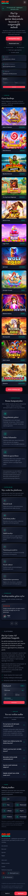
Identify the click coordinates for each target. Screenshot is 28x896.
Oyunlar (4, 852)
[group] (14, 612)
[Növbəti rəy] (16, 623)
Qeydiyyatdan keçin (14, 38)
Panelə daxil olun (14, 43)
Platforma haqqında (7, 870)
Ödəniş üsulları (6, 863)
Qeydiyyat (20, 893)
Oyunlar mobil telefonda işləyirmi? (10, 766)
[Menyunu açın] (24, 2)
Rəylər (3, 855)
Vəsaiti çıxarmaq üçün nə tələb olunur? (12, 750)
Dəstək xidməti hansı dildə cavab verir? (11, 774)
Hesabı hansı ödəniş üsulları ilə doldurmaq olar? (12, 742)
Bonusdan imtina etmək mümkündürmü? (10, 758)
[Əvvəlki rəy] (12, 623)
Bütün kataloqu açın (14, 389)
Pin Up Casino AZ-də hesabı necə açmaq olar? (11, 725)
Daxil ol (7, 893)
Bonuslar (4, 849)
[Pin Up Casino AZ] (5, 2)
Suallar (3, 866)
